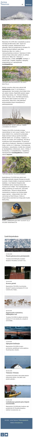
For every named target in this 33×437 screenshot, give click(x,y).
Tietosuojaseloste (23, 420)
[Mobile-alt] (2, 434)
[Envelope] (6, 434)
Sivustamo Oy (19, 422)
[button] (22, 4)
